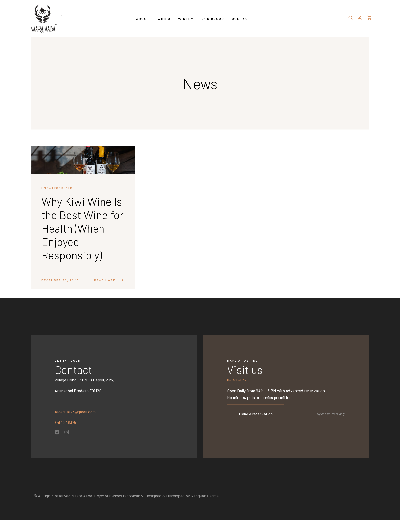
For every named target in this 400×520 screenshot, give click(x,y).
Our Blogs (213, 18)
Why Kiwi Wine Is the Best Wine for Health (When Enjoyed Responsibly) (82, 228)
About (143, 18)
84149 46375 (65, 422)
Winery (186, 18)
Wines (164, 18)
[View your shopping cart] (369, 18)
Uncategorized (57, 188)
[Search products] (350, 18)
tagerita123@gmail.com (75, 411)
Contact (241, 18)
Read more (105, 280)
